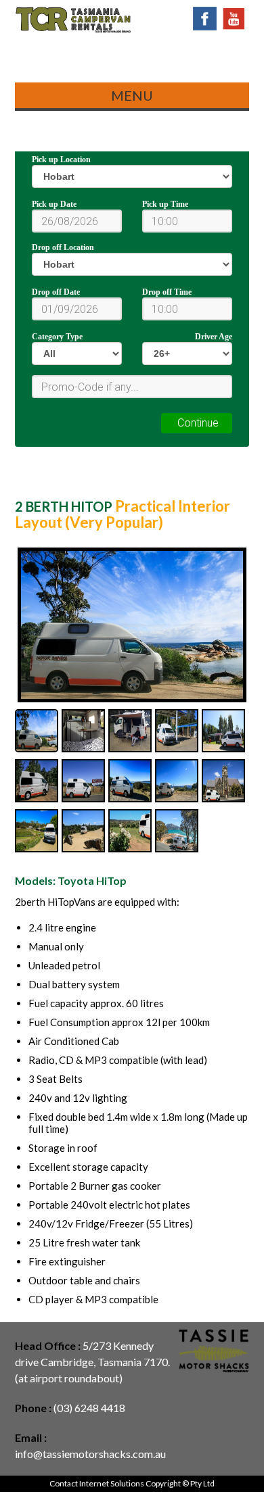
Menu (132, 95)
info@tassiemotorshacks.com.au (90, 1453)
